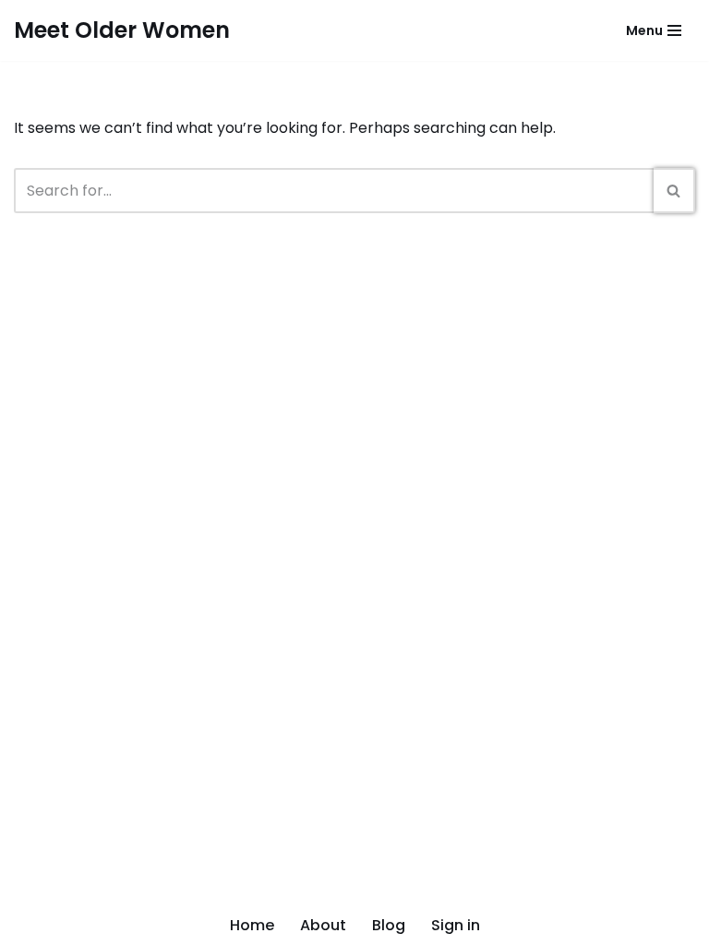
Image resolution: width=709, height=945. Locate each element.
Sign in (455, 925)
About (323, 925)
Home (252, 925)
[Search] (674, 190)
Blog (388, 925)
